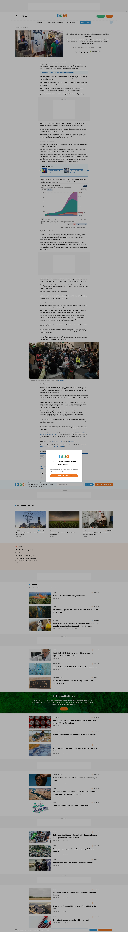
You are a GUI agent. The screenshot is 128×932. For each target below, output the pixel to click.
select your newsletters (64, 475)
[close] (80, 453)
